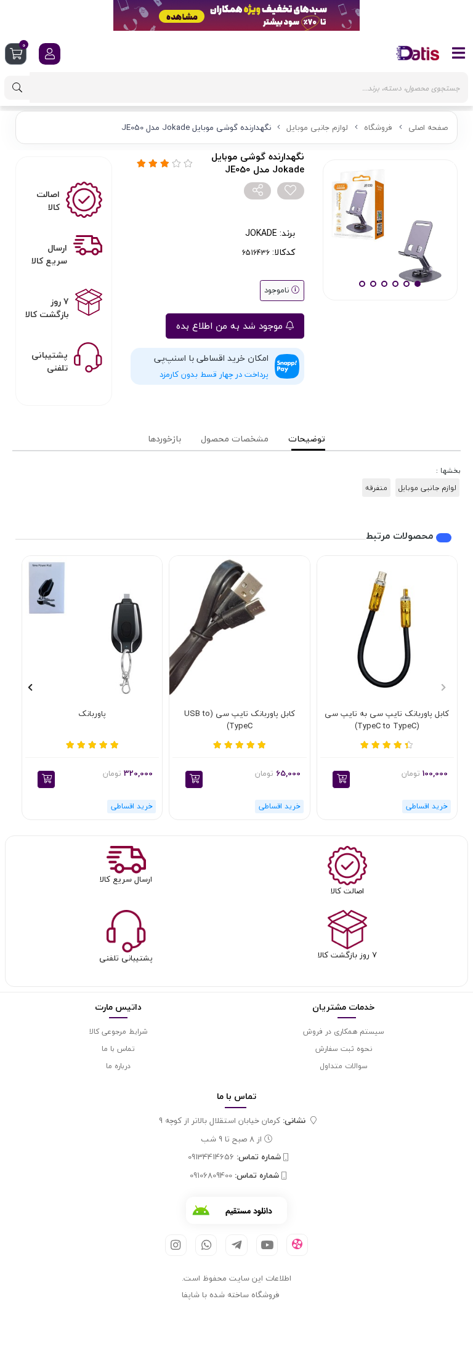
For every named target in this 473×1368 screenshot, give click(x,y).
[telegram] (236, 1245)
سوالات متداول (344, 1066)
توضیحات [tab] (306, 438)
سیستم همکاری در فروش (343, 1031)
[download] (236, 1210)
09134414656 (234, 1157)
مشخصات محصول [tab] (235, 438)
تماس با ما (118, 1048)
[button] (341, 779)
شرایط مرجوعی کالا (118, 1031)
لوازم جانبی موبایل (317, 127)
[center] (17, 88)
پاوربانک (92, 714)
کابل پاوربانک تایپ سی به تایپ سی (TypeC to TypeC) (387, 720)
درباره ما (118, 1066)
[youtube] (267, 1245)
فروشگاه (378, 127)
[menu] (459, 53)
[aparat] (297, 1245)
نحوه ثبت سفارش (343, 1048)
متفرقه (376, 487)
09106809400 (234, 1176)
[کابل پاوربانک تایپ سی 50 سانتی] (239, 626)
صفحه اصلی (428, 127)
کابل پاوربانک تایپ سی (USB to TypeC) (239, 720)
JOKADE (261, 233)
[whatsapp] (206, 1245)
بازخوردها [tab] (164, 438)
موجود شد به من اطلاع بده (231, 326)
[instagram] (176, 1245)
